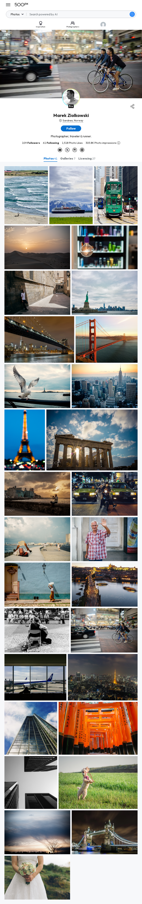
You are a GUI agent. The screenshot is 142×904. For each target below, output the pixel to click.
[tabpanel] (71, 533)
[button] (132, 14)
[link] (26, 195)
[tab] (50, 158)
